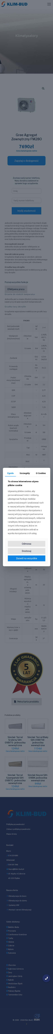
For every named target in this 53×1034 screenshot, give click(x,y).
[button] (46, 978)
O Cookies (41, 473)
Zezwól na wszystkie (26, 558)
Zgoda (10, 473)
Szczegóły (25, 473)
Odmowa (26, 543)
